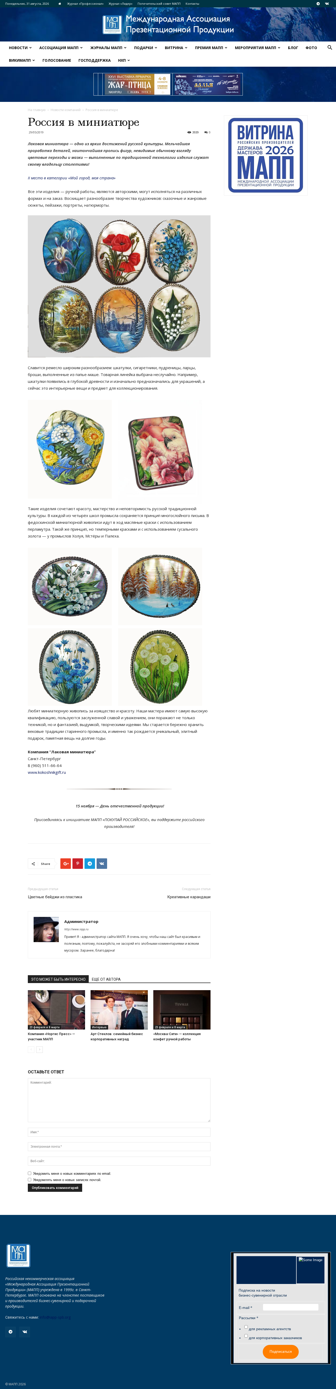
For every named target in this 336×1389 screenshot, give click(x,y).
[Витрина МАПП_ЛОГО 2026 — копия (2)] (265, 155)
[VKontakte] (327, 3)
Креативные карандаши (189, 897)
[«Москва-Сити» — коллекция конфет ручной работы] (182, 1010)
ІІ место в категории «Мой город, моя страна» (72, 177)
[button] (329, 48)
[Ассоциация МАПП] (168, 24)
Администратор (81, 921)
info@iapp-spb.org (55, 1317)
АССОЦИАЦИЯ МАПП (58, 47)
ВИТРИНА (174, 47)
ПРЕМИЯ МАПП (209, 47)
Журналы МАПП (106, 47)
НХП (122, 60)
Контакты (192, 4)
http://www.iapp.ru (76, 929)
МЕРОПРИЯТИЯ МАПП (255, 47)
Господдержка (94, 60)
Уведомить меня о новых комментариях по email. (72, 1174)
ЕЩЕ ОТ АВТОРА (106, 979)
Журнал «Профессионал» (85, 4)
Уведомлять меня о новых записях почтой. (67, 1180)
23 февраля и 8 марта (44, 1027)
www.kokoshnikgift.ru (47, 772)
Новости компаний (66, 110)
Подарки (143, 47)
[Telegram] (318, 3)
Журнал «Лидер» (121, 4)
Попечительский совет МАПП (159, 4)
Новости (18, 47)
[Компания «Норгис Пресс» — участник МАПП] (56, 1010)
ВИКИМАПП (20, 60)
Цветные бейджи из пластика (55, 897)
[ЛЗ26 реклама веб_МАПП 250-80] (207, 84)
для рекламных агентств (270, 1329)
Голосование (57, 60)
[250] (137, 84)
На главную (37, 110)
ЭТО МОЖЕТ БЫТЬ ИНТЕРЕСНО (58, 979)
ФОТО (311, 47)
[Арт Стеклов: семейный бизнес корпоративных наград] (119, 1010)
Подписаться (281, 1351)
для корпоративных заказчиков (275, 1338)
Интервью (99, 1027)
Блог (293, 47)
